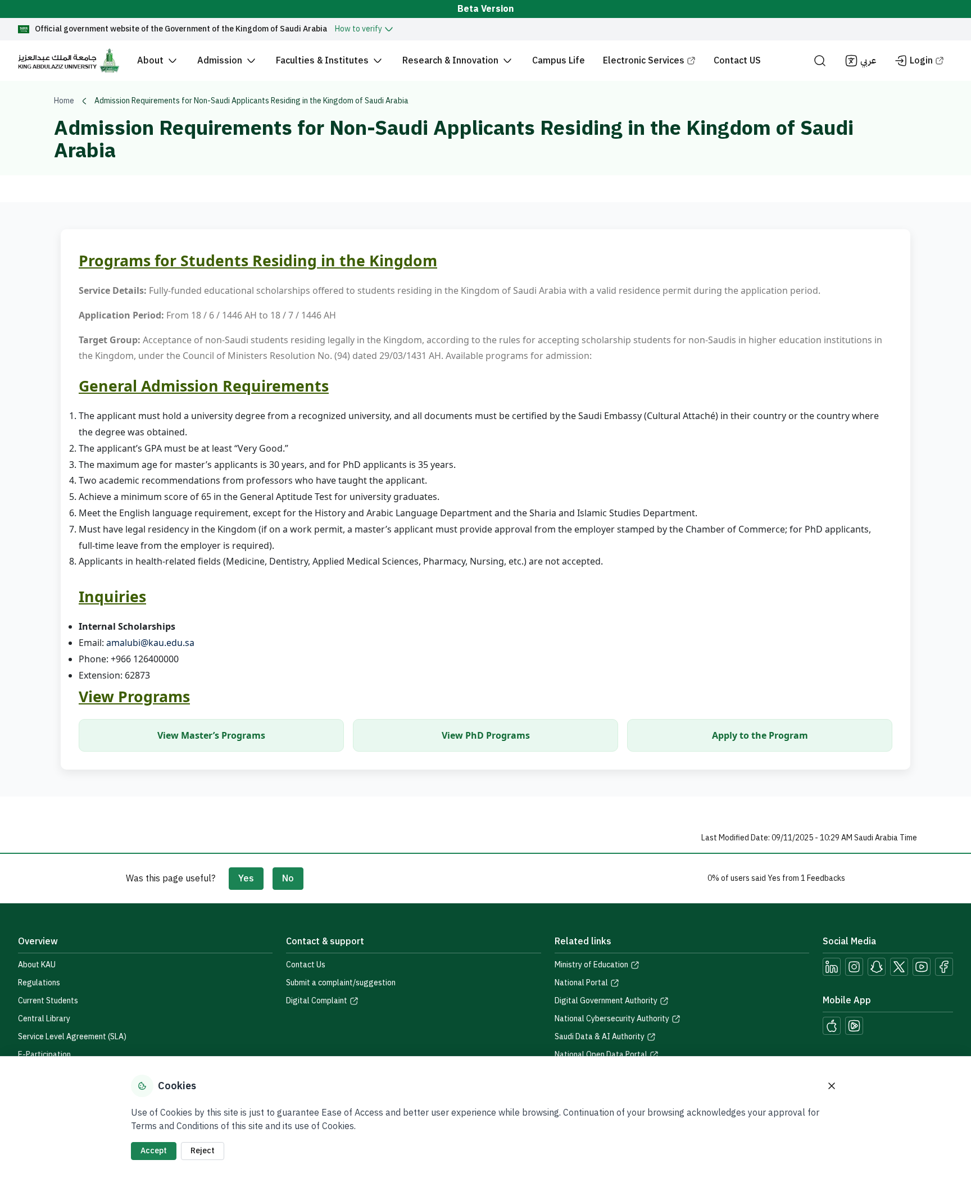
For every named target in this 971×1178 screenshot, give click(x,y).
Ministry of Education (591, 965)
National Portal (581, 983)
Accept (153, 1151)
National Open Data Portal (601, 1055)
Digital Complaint (316, 1001)
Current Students (48, 1001)
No (288, 878)
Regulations (39, 983)
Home (64, 101)
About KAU (37, 965)
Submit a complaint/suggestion (341, 983)
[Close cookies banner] (832, 1086)
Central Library (44, 1019)
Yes (246, 878)
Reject (202, 1151)
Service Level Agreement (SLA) (72, 1037)
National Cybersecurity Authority (612, 1019)
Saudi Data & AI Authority (600, 1037)
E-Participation (44, 1055)
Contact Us (305, 965)
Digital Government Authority (606, 1001)
